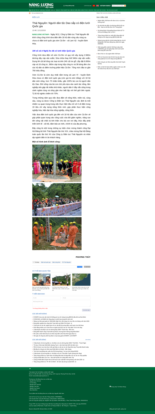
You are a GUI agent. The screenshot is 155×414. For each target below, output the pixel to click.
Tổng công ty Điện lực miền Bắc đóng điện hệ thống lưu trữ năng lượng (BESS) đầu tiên (111, 36)
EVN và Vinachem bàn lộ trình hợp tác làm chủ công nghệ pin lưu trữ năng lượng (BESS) (111, 57)
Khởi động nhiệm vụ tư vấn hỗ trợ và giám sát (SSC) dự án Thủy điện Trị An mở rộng (58, 327)
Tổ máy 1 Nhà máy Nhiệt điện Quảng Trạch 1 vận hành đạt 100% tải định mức (56, 345)
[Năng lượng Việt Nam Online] (41, 5)
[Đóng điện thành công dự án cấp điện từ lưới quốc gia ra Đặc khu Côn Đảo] (81, 280)
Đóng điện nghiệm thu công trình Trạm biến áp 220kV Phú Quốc (52, 323)
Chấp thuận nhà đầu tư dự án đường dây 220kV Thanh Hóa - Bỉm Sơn (54, 329)
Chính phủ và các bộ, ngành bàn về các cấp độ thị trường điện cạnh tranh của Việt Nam (59, 325)
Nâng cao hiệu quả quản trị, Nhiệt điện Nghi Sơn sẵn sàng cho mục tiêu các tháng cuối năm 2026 (61, 321)
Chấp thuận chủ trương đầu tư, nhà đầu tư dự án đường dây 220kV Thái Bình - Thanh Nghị (60, 343)
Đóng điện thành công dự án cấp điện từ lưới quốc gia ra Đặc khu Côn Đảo (80, 289)
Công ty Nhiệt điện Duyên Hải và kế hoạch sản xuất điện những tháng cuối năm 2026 (58, 359)
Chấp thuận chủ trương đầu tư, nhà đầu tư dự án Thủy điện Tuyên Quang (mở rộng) (58, 353)
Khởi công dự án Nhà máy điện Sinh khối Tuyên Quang (111, 62)
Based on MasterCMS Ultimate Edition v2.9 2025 (40, 409)
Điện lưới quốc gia (45, 262)
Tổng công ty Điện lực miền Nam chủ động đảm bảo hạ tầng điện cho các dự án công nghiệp (60, 355)
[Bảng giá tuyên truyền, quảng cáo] (118, 409)
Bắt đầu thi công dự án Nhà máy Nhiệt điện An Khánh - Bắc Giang (52, 349)
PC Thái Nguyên (66, 262)
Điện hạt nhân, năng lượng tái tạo (79, 10)
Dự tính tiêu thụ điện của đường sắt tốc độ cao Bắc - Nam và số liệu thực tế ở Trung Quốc (111, 26)
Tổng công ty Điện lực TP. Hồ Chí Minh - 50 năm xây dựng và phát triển (54, 361)
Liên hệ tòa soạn (87, 5)
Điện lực (53, 10)
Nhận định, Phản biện (45, 10)
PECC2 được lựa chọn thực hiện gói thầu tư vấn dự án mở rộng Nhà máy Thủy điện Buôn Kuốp (61, 347)
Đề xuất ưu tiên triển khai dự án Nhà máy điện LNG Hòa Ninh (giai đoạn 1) (55, 333)
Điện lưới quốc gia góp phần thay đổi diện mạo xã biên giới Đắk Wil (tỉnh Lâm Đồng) (40, 289)
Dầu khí (58, 10)
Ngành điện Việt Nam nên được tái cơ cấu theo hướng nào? (111, 21)
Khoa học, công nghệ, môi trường (97, 10)
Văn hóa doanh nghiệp (112, 10)
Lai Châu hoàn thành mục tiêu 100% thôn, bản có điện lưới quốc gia (60, 289)
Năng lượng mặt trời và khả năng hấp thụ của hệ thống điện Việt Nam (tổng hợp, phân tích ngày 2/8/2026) (112, 42)
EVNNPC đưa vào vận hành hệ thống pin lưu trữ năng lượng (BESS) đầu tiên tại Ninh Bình (60, 317)
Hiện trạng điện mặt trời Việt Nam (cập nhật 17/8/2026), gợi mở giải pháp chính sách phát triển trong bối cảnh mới (111, 48)
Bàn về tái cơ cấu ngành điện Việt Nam (109, 53)
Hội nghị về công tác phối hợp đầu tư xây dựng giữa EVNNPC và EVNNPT (55, 336)
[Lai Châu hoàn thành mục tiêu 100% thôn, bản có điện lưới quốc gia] (61, 280)
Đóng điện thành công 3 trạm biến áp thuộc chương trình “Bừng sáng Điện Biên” (56, 331)
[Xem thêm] (87, 339)
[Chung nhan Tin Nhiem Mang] (118, 387)
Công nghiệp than (65, 10)
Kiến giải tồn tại (35, 10)
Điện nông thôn (56, 262)
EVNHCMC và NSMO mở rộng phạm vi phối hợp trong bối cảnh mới (53, 319)
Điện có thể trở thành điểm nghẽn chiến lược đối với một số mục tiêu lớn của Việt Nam (111, 67)
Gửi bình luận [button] (86, 310)
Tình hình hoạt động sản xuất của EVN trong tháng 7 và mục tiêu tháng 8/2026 (56, 351)
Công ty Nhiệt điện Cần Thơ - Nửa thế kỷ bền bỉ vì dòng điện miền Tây (54, 357)
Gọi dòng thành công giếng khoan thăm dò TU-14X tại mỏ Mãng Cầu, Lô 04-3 (111, 31)
